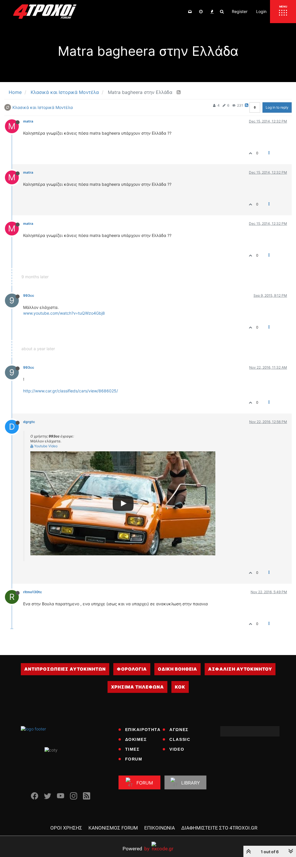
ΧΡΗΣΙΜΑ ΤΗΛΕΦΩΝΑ (137, 687)
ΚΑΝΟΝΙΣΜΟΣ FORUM (113, 828)
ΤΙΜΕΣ (132, 749)
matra (28, 121)
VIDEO (176, 749)
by (136, 848)
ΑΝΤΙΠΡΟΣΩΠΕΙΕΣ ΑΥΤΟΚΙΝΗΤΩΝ (65, 669)
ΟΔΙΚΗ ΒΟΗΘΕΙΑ (177, 669)
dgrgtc (29, 422)
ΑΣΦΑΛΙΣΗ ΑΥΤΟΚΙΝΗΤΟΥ (240, 669)
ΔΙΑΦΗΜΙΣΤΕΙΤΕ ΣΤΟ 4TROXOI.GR (219, 828)
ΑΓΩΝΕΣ (178, 729)
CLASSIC (179, 739)
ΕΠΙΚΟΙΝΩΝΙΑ (159, 828)
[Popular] (211, 11)
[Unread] (189, 11)
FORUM (134, 759)
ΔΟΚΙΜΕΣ (136, 739)
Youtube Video (45, 446)
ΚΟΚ (180, 687)
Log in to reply (277, 107)
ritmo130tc (32, 592)
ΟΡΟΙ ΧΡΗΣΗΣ (66, 828)
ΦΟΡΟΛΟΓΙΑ (132, 669)
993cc (28, 295)
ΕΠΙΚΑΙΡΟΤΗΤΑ (143, 729)
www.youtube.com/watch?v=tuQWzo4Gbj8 (64, 313)
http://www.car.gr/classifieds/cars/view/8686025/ (70, 390)
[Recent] (200, 11)
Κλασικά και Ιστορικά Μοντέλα (42, 107)
